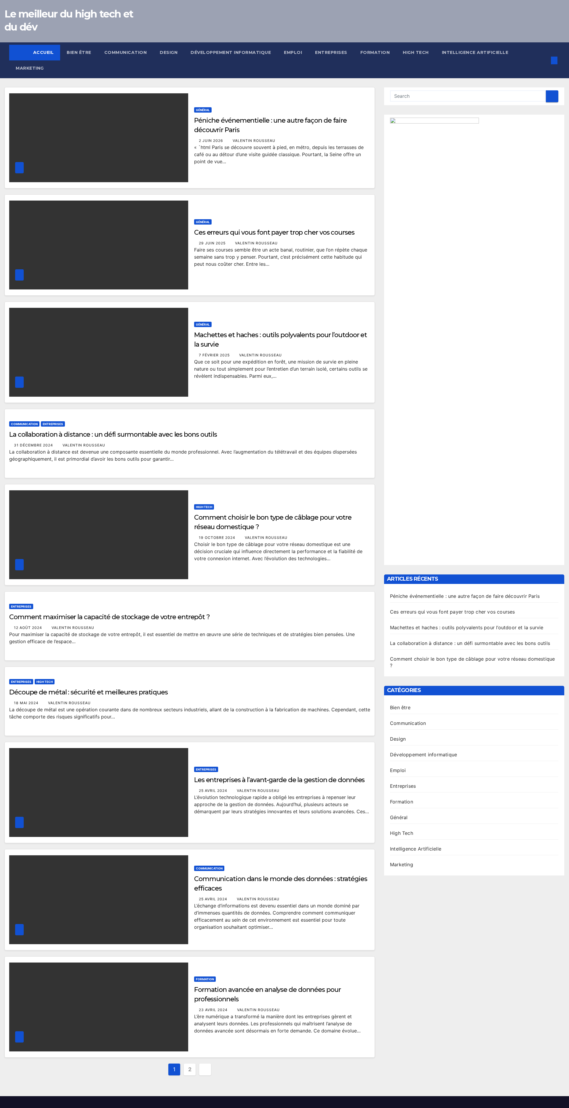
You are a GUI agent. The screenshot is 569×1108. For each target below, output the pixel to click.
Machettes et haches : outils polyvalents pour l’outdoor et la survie (467, 627)
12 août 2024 (28, 627)
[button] (544, 60)
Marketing (30, 68)
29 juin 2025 (213, 243)
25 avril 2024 (213, 790)
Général (203, 110)
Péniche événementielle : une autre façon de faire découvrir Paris (465, 596)
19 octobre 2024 (217, 537)
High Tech (416, 52)
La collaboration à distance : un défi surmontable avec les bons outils (113, 434)
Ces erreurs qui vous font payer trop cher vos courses (274, 232)
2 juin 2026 (211, 140)
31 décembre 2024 (34, 445)
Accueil (43, 52)
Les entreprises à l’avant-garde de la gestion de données (279, 780)
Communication (125, 52)
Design (169, 52)
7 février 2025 (215, 355)
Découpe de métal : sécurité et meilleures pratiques (88, 692)
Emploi (293, 52)
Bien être (79, 52)
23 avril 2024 (214, 1010)
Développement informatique (231, 52)
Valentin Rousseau (254, 140)
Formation (375, 52)
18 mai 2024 (27, 703)
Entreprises (331, 52)
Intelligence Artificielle (475, 52)
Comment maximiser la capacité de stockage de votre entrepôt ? (109, 617)
